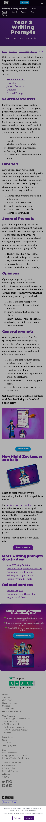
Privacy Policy (38, 813)
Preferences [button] (17, 818)
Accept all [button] (29, 818)
